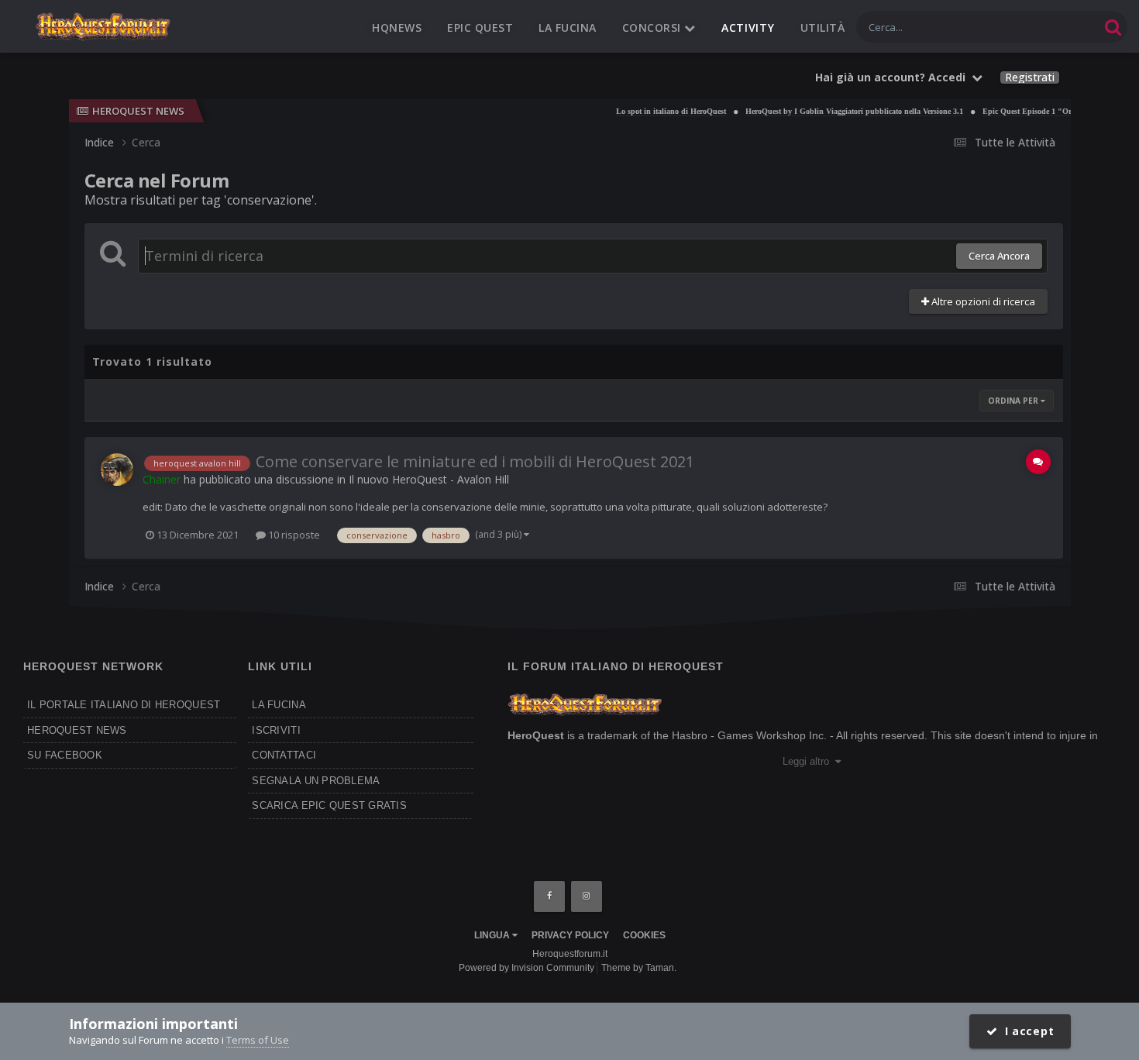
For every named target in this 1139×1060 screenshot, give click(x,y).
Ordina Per (1014, 400)
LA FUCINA (278, 705)
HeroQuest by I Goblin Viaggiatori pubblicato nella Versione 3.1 (838, 111)
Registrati (1030, 77)
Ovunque (1057, 26)
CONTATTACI (284, 755)
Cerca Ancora (999, 256)
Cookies (644, 935)
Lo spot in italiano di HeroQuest (655, 111)
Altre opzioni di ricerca (982, 301)
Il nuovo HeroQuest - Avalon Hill (429, 479)
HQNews (397, 27)
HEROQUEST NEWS (77, 730)
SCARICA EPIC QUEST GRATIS (329, 805)
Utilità (822, 27)
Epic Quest (480, 27)
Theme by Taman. (638, 967)
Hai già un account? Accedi (893, 77)
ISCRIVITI (276, 730)
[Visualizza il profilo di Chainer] (117, 470)
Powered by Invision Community (526, 967)
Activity (748, 27)
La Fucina (568, 27)
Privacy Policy (570, 935)
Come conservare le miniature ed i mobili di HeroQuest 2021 (475, 461)
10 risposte (293, 535)
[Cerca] (1113, 27)
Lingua (493, 935)
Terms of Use (257, 1040)
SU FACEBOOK (64, 755)
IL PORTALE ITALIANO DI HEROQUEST (123, 705)
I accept (1025, 1031)
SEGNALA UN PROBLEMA (316, 780)
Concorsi (653, 27)
